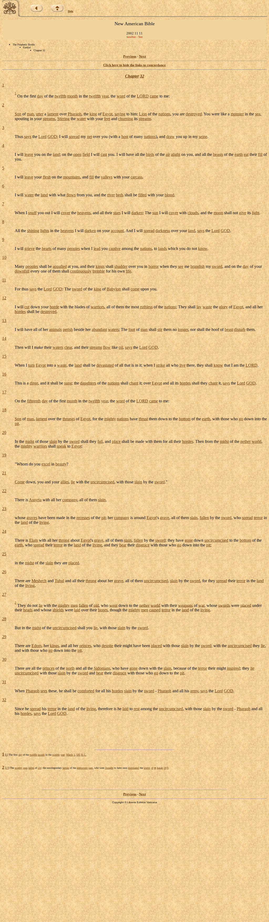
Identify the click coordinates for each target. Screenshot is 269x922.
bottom (184, 419)
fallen (204, 517)
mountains (71, 177)
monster (237, 114)
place (116, 441)
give (242, 213)
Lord (42, 136)
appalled (60, 266)
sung (68, 383)
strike (160, 365)
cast (104, 154)
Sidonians (102, 668)
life (128, 271)
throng (64, 540)
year (105, 96)
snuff (32, 213)
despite (107, 645)
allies (64, 482)
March (69, 754)
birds (150, 154)
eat (246, 154)
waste (207, 307)
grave (164, 517)
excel (46, 464)
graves (32, 517)
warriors (97, 307)
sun (155, 213)
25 (4, 554)
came (154, 96)
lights (44, 230)
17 (4, 392)
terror (258, 517)
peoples (73, 248)
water (81, 118)
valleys (106, 177)
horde (54, 307)
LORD (143, 96)
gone (189, 540)
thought (109, 767)
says (27, 136)
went (113, 605)
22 (4, 491)
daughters (88, 383)
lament (52, 114)
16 (4, 374)
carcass (136, 177)
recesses (83, 517)
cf (152, 767)
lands (162, 248)
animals (55, 329)
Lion (143, 114)
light (255, 213)
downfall (22, 271)
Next (142, 56)
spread (74, 136)
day (40, 96)
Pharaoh (74, 114)
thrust (143, 419)
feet (107, 118)
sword (217, 266)
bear (122, 545)
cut (26, 307)
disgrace (142, 545)
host (124, 136)
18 (4, 410)
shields (58, 610)
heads (28, 610)
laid (77, 610)
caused (155, 610)
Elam (33, 540)
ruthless (146, 307)
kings (100, 266)
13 (4, 320)
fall (100, 441)
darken (137, 213)
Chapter (132, 76)
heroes (66, 767)
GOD (52, 136)
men (74, 605)
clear (68, 347)
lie (73, 482)
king (93, 114)
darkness (163, 230)
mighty (110, 419)
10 (4, 257)
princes (85, 645)
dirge (34, 383)
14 (4, 338)
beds (119, 195)
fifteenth (34, 401)
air (168, 154)
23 (4, 508)
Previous (129, 56)
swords (224, 605)
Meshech (39, 580)
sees (43, 691)
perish (68, 329)
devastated (105, 365)
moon (218, 213)
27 (4, 594)
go (241, 419)
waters (113, 329)
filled (142, 195)
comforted (85, 691)
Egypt (107, 114)
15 (4, 356)
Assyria (35, 500)
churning (125, 118)
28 (4, 619)
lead (97, 248)
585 (78, 754)
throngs (69, 419)
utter (39, 114)
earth (239, 154)
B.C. (83, 754)
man (30, 114)
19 (4, 455)
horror (153, 266)
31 (4, 682)
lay (198, 307)
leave (28, 154)
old (96, 605)
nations (164, 114)
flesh (47, 177)
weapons (185, 605)
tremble (98, 271)
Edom (37, 645)
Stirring (63, 118)
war (201, 605)
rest (136, 708)
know (202, 248)
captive (115, 248)
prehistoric (82, 767)
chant (133, 383)
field (86, 154)
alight (175, 154)
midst (29, 441)
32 (142, 76)
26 (4, 572)
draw (170, 136)
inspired (233, 668)
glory (223, 307)
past (91, 767)
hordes (20, 311)
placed (73, 563)
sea (257, 114)
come (135, 289)
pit (17, 423)
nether (245, 441)
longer (183, 329)
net (89, 136)
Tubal (59, 580)
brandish (197, 266)
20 (4, 432)
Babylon (114, 289)
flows (71, 195)
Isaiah (160, 767)
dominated (133, 767)
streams (49, 118)
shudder (120, 266)
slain (53, 441)
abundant (99, 329)
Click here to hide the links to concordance (134, 65)
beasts (218, 154)
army (194, 691)
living (44, 522)
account (117, 230)
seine (203, 136)
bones (103, 610)
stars (117, 213)
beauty (60, 464)
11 (4, 280)
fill (260, 154)
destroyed (194, 114)
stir (159, 329)
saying (120, 114)
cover (65, 213)
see (180, 266)
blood (169, 195)
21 (4, 473)
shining (33, 230)
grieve (29, 248)
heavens (84, 213)
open (77, 154)
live (182, 365)
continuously (80, 271)
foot (131, 329)
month (72, 96)
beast (229, 329)
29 (4, 636)
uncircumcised (102, 482)
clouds (193, 213)
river (111, 195)
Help (70, 11)
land (56, 154)
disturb (239, 329)
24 (4, 531)
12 (4, 298)
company (69, 500)
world (256, 441)
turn (31, 365)
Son (18, 114)
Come (20, 482)
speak (61, 446)
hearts (46, 248)
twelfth (60, 96)
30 (4, 659)
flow (107, 347)
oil (121, 347)
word (121, 96)
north (70, 668)
